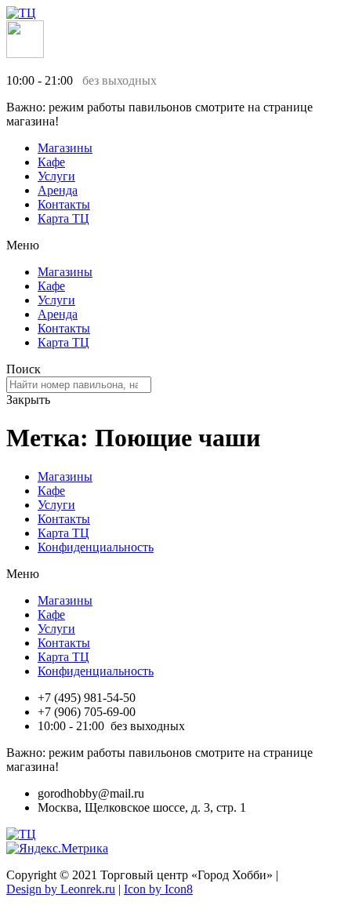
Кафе (51, 162)
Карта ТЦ (63, 218)
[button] (168, 245)
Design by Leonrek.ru (60, 889)
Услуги (56, 176)
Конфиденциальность (96, 547)
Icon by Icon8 (158, 889)
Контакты (64, 204)
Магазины (65, 148)
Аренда (58, 190)
